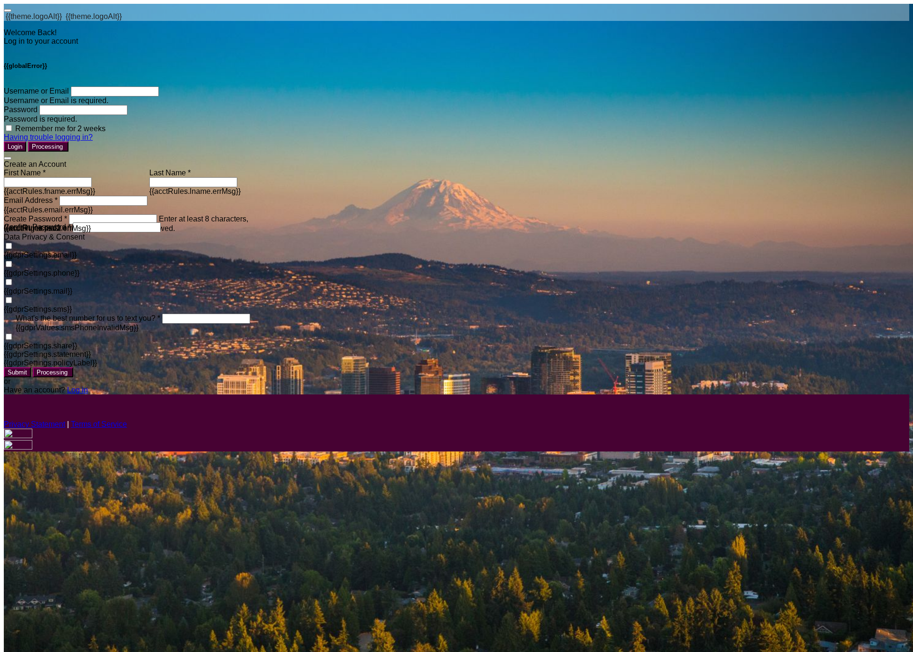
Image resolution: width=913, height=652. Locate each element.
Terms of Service (99, 424)
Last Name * (170, 173)
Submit (17, 372)
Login (15, 146)
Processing (48, 146)
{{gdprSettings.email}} (40, 255)
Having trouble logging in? (48, 137)
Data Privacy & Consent (44, 237)
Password (21, 109)
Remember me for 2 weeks (60, 129)
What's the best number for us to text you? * (88, 318)
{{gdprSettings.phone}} (41, 273)
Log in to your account (41, 41)
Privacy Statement (34, 424)
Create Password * (35, 219)
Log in (77, 390)
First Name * (25, 173)
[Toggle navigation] (7, 10)
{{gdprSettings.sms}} (38, 309)
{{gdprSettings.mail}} (38, 291)
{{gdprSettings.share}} (40, 346)
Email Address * (31, 200)
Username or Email (36, 91)
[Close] (7, 158)
